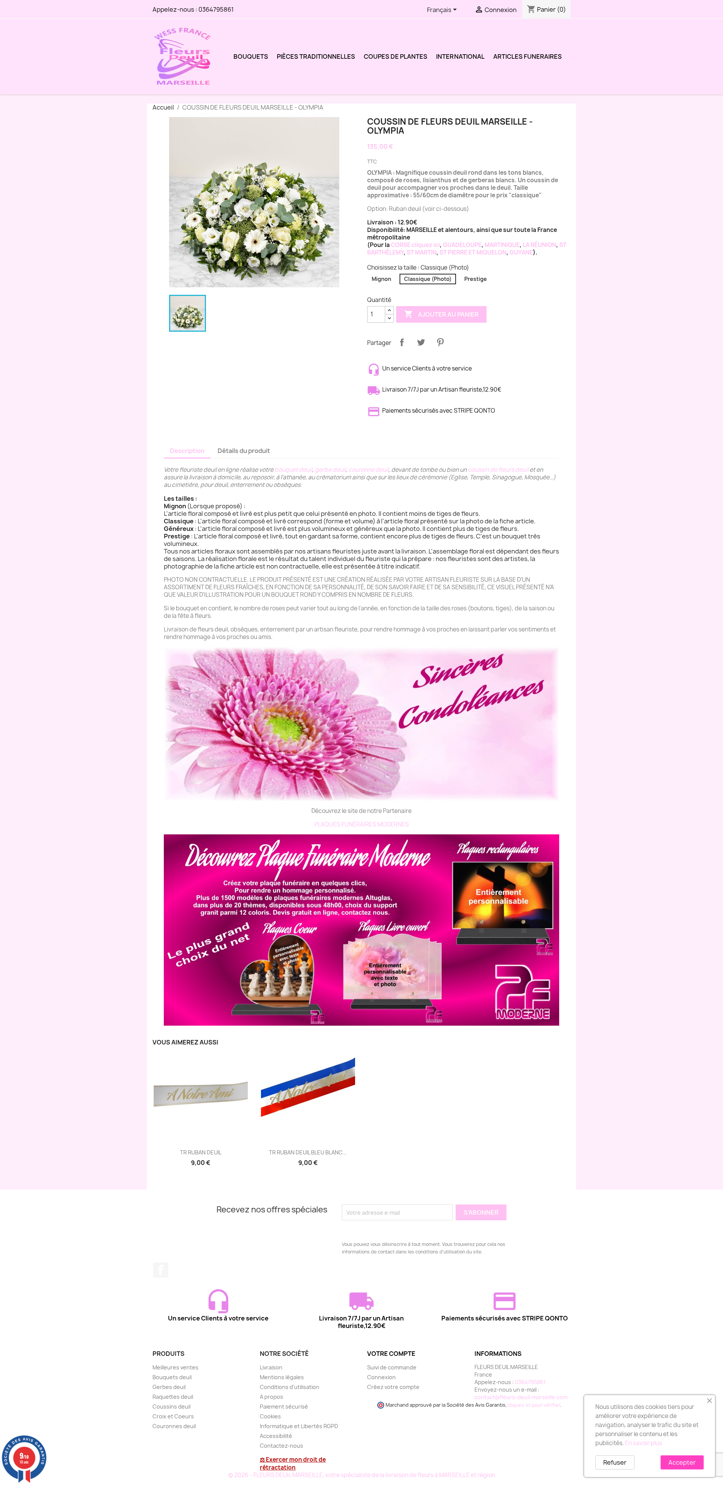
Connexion (381, 1377)
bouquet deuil (293, 470)
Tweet (421, 342)
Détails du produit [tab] (244, 451)
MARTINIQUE (502, 245)
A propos (271, 1396)
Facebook (160, 1270)
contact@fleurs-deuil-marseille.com (520, 1397)
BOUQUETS (250, 56)
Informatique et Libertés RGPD (299, 1426)
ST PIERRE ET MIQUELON (472, 252)
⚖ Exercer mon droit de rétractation (293, 1463)
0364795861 (216, 9)
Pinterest (440, 342)
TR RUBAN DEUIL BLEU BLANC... (308, 1152)
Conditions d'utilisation (289, 1386)
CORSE (400, 245)
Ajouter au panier (441, 314)
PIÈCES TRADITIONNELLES (316, 56)
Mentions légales (282, 1377)
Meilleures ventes (175, 1367)
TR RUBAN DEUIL (200, 1152)
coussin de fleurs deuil (498, 470)
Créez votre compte (393, 1386)
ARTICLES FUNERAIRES (527, 56)
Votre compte (391, 1353)
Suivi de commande (391, 1367)
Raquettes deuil (173, 1396)
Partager (401, 342)
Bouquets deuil (172, 1377)
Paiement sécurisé (284, 1406)
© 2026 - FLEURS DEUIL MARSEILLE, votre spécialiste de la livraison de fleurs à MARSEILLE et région (361, 1475)
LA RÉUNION (539, 245)
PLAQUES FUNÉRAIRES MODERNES (361, 824)
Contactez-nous (281, 1445)
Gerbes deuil (169, 1386)
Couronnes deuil (174, 1426)
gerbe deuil (330, 470)
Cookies (270, 1416)
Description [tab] (187, 451)
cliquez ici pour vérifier (534, 1405)
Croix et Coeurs (173, 1416)
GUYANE (521, 252)
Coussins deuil (172, 1406)
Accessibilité (276, 1435)
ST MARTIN (421, 252)
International (460, 56)
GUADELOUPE (462, 245)
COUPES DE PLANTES (395, 56)
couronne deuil (368, 470)
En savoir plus (643, 1443)
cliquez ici (425, 245)
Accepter (682, 1462)
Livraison (271, 1367)
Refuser (615, 1462)
